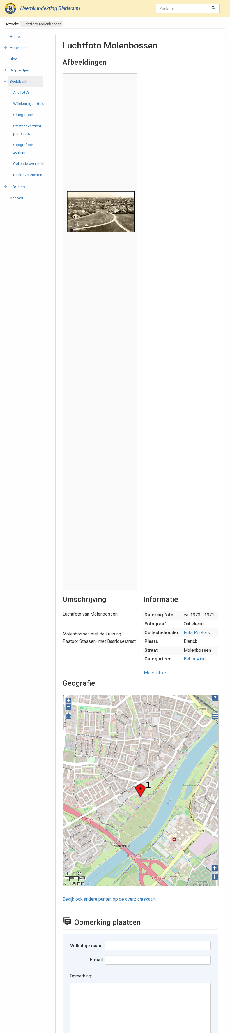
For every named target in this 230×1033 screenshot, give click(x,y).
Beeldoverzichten (27, 174)
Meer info (153, 672)
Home (15, 36)
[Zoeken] (214, 8)
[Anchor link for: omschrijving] (110, 598)
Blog (13, 59)
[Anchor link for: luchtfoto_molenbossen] (162, 44)
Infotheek (18, 186)
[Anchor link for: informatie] (181, 598)
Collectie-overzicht (29, 163)
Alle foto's (21, 92)
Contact (16, 198)
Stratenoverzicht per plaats (27, 130)
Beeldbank (18, 81)
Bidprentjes (19, 70)
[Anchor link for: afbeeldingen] (110, 61)
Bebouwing (195, 659)
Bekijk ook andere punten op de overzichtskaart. (109, 899)
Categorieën (23, 114)
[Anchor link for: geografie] (98, 682)
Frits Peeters (197, 632)
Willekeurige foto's (28, 103)
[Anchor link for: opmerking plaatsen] (146, 921)
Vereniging (19, 47)
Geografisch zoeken (23, 148)
